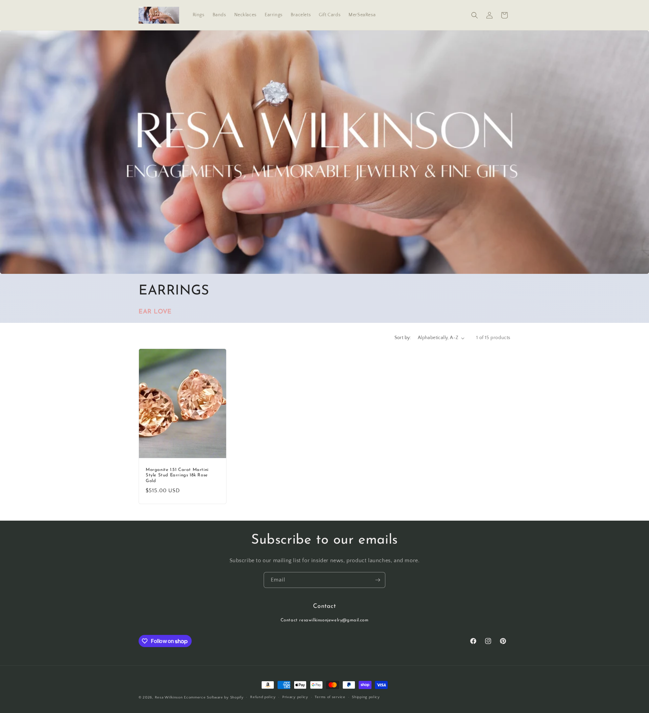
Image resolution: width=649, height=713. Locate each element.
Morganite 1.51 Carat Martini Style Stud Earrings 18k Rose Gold (177, 475)
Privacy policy (295, 697)
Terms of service (330, 697)
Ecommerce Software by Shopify (213, 697)
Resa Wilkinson (169, 697)
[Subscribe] (377, 580)
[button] (474, 15)
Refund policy (262, 697)
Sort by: (402, 337)
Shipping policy (366, 697)
